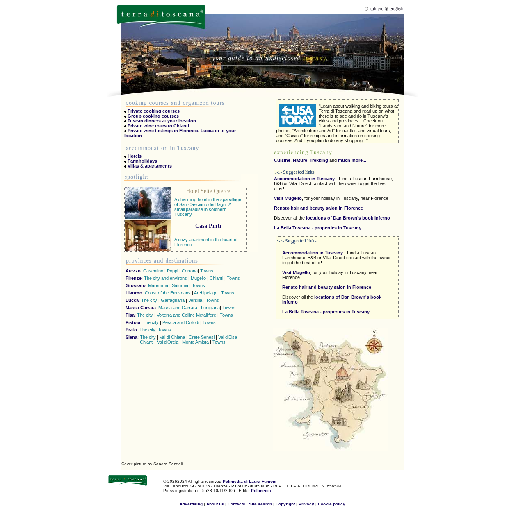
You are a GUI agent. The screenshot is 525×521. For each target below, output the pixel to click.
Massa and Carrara (177, 307)
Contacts (236, 504)
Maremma (158, 285)
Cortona (190, 270)
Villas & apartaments (150, 165)
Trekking (319, 160)
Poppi (172, 270)
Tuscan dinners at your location (162, 120)
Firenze (134, 278)
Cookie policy (331, 504)
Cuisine (282, 160)
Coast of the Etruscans (168, 292)
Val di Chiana (172, 337)
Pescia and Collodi (181, 322)
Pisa (130, 315)
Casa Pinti (208, 226)
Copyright (285, 504)
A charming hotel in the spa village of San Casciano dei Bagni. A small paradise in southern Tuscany (207, 207)
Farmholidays (142, 161)
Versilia (195, 300)
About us (215, 504)
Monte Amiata (195, 342)
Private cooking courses (154, 111)
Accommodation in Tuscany (304, 178)
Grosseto (136, 285)
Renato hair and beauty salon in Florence (318, 208)
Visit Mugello (288, 198)
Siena (131, 337)
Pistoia (133, 322)
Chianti (216, 278)
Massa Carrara (141, 307)
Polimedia (261, 490)
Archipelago (206, 292)
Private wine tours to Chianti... (160, 125)
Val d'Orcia (167, 342)
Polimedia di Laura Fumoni (249, 481)
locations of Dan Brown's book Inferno (347, 217)
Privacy (306, 504)
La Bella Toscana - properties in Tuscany (317, 227)
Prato (131, 329)
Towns (206, 270)
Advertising (191, 504)
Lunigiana (210, 307)
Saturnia (180, 285)
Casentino (153, 270)
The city (149, 300)
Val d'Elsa (227, 337)
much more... (352, 160)
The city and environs (165, 278)
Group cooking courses (153, 115)
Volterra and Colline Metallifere (186, 315)
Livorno (134, 292)
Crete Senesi (202, 337)
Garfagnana (173, 300)
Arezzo (133, 270)
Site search (261, 504)
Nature (300, 160)
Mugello (198, 278)
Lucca (132, 300)
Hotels (135, 156)
